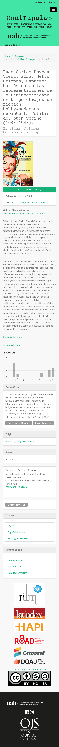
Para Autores (14, 566)
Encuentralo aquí (11, 344)
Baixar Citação (42, 423)
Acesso (52, 2)
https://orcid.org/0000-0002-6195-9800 (24, 213)
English (11, 525)
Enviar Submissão (16, 504)
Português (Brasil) (18, 538)
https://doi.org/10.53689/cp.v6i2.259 (30, 202)
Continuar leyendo (12, 336)
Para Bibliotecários (17, 572)
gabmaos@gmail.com (16, 486)
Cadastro (40, 2)
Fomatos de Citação (18, 423)
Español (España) (17, 532)
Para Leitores (15, 560)
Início (8, 55)
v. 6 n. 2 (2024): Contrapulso (23, 59)
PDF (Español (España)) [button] (29, 189)
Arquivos (19, 55)
